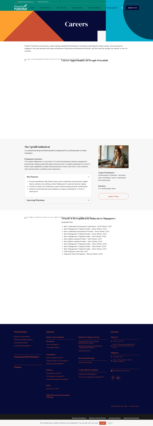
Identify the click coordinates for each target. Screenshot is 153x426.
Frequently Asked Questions (26, 357)
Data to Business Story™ (54, 358)
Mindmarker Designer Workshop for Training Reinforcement (90, 347)
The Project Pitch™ (53, 348)
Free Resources (77, 8)
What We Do (45, 8)
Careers (17, 367)
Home (32, 8)
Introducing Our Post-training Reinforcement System (88, 342)
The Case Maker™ (52, 344)
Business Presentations (22, 337)
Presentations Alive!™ (53, 373)
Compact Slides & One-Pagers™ (57, 361)
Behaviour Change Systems (23, 340)
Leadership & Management (88, 374)
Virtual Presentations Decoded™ (57, 379)
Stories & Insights (94, 8)
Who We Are (62, 8)
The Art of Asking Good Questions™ (91, 377)
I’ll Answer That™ (52, 389)
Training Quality (111, 8)
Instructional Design (21, 343)
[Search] (122, 8)
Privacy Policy (134, 406)
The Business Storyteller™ (55, 376)
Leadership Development (22, 346)
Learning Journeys (85, 351)
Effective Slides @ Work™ (55, 364)
